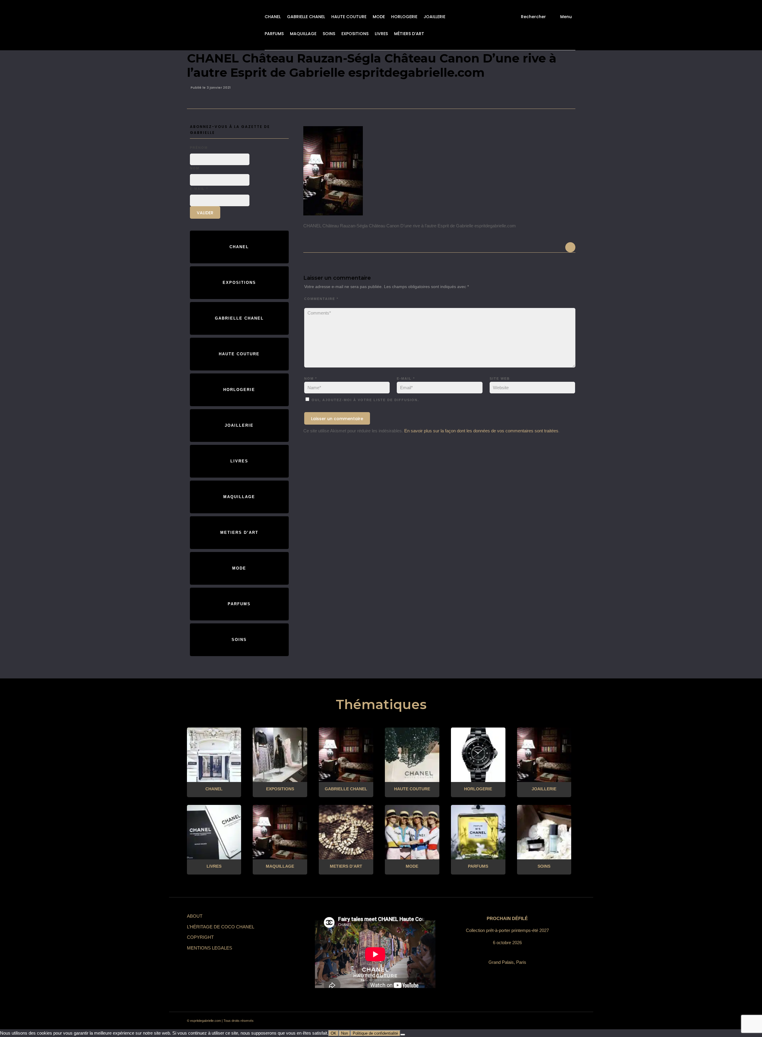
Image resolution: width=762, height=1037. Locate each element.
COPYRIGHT (200, 937)
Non (344, 1033)
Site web (500, 378)
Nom (310, 378)
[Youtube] (547, 1021)
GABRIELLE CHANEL (306, 17)
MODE (379, 17)
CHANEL (273, 17)
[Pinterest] (525, 1021)
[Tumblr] (536, 1021)
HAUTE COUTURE (348, 17)
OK (333, 1033)
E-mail (406, 378)
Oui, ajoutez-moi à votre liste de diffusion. (364, 400)
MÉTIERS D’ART (409, 34)
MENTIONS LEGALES (209, 947)
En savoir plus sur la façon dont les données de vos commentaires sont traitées (481, 430)
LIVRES (381, 34)
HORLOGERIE (404, 17)
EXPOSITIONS (354, 34)
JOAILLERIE (434, 17)
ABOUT (194, 916)
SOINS (329, 34)
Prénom (199, 147)
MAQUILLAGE (303, 34)
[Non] (402, 1035)
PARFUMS (274, 34)
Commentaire (321, 299)
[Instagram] (515, 1021)
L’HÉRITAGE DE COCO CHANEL (220, 926)
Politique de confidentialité (375, 1033)
